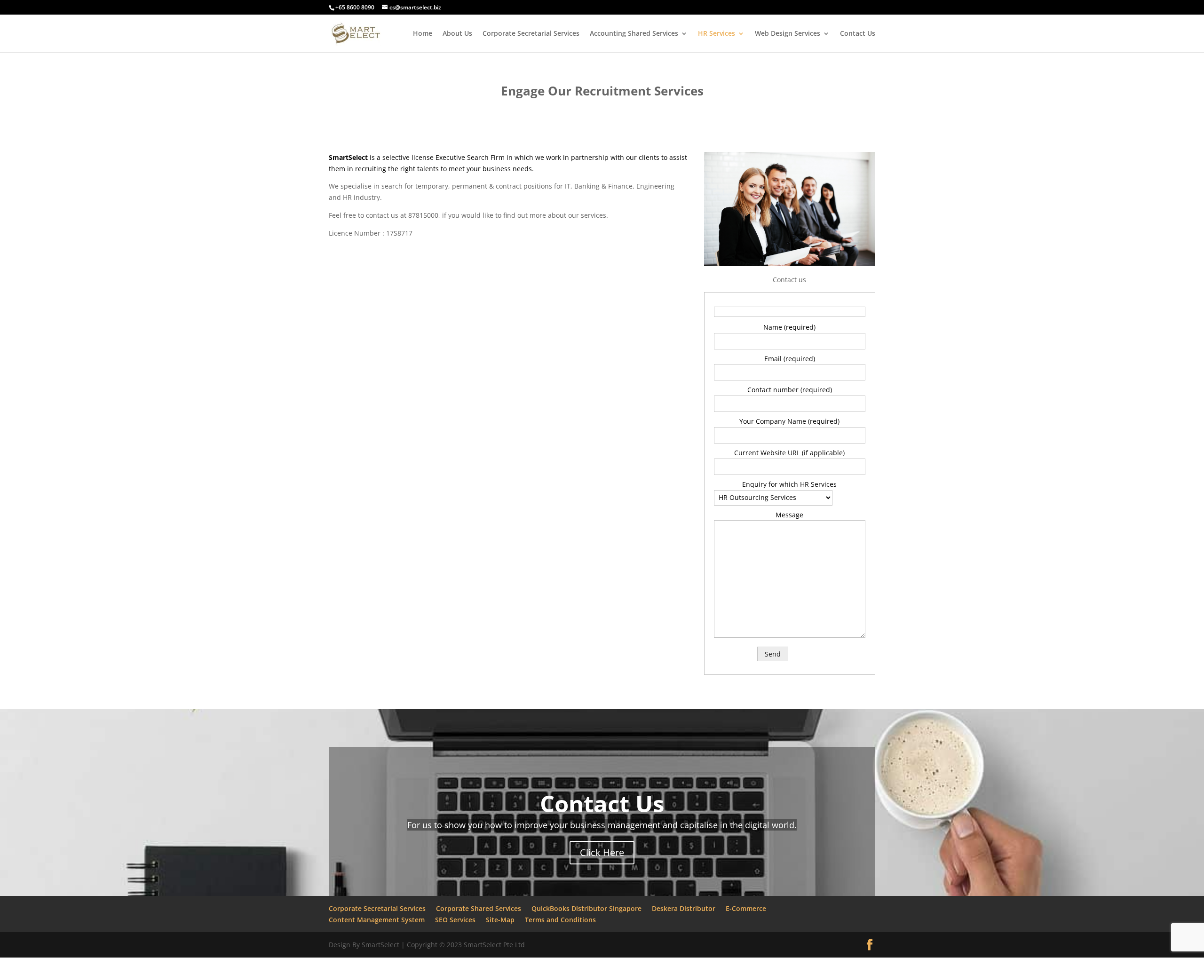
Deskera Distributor (683, 908)
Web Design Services (787, 34)
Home (422, 34)
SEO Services (455, 919)
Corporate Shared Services (478, 908)
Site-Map (500, 919)
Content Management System (377, 919)
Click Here (602, 852)
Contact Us (857, 34)
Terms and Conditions (560, 919)
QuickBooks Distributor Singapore (586, 908)
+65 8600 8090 (354, 7)
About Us (457, 34)
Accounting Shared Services (634, 34)
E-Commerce (746, 908)
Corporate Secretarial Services (531, 34)
